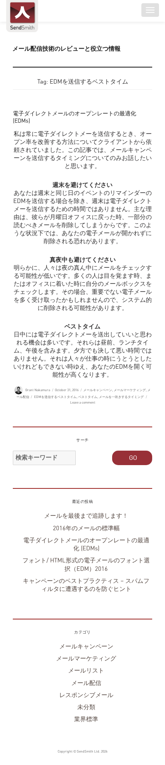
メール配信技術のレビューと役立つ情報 (66, 49)
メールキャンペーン (97, 390)
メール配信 (86, 683)
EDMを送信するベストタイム (55, 397)
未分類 (86, 707)
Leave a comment (82, 402)
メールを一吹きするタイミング (121, 397)
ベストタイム (87, 397)
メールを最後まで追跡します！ (86, 516)
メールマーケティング (130, 390)
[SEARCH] (132, 458)
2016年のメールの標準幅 (86, 528)
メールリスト (86, 671)
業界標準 (86, 719)
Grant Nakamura (37, 390)
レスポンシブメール (86, 695)
